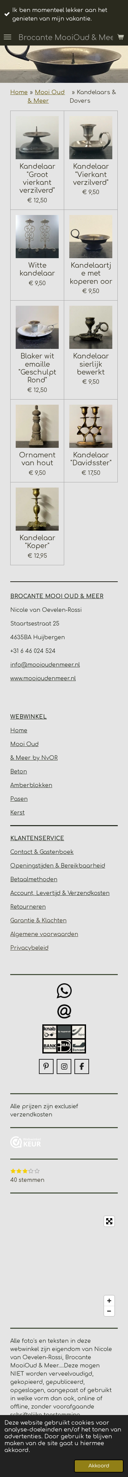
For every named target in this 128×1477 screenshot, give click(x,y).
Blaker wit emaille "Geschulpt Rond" (37, 368)
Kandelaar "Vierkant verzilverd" (91, 175)
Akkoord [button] (98, 1466)
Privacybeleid (29, 948)
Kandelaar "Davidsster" (91, 459)
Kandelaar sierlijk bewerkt (91, 364)
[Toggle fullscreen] (109, 1221)
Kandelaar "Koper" (37, 542)
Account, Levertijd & (39, 893)
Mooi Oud (24, 744)
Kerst (17, 813)
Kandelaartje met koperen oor (91, 274)
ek (70, 852)
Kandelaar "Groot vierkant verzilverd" (37, 178)
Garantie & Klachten (38, 921)
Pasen (19, 799)
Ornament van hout (37, 459)
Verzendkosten (89, 893)
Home (19, 92)
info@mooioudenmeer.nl (45, 665)
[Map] (64, 1266)
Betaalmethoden (33, 879)
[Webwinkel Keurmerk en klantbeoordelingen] (25, 1143)
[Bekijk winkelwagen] (120, 37)
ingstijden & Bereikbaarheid (66, 866)
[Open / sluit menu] (7, 37)
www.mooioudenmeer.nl (43, 679)
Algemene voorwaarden (44, 934)
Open (18, 866)
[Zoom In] (109, 1301)
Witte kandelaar (37, 269)
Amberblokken (31, 785)
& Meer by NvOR (34, 758)
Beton (18, 772)
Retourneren (28, 907)
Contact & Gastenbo (38, 852)
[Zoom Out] (109, 1311)
